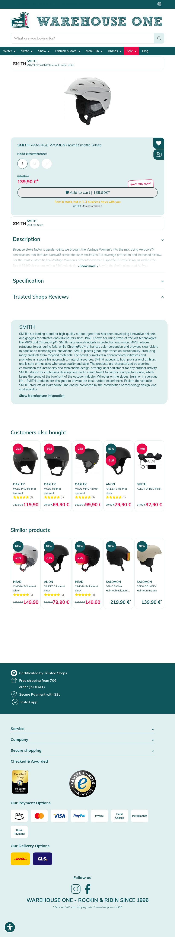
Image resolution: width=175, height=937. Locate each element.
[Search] (159, 38)
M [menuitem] (34, 164)
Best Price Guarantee (78, 4)
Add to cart (89, 192)
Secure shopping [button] (26, 750)
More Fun (93, 51)
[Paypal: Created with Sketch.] (79, 816)
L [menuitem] (47, 164)
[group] (39, 673)
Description (26, 239)
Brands (113, 51)
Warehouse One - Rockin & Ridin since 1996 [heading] (87, 900)
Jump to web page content (18, 2)
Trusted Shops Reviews (41, 296)
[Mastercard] (39, 816)
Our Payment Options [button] (31, 803)
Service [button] (17, 729)
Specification (28, 280)
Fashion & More (66, 51)
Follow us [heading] (82, 877)
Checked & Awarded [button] (29, 761)
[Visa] (59, 816)
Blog (145, 51)
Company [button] (19, 739)
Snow (42, 51)
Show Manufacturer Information (41, 396)
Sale (130, 51)
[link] (25, 476)
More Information (92, 205)
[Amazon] (19, 816)
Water (8, 51)
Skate (25, 51)
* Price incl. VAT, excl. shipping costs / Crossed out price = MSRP (87, 907)
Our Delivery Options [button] (30, 846)
